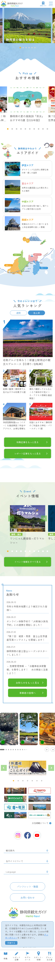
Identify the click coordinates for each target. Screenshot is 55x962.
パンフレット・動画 (27, 886)
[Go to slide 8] (20, 749)
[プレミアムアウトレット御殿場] (39, 799)
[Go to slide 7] (17, 749)
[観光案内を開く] (47, 850)
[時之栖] (15, 815)
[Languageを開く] (47, 872)
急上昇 (36, 312)
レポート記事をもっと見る (27, 453)
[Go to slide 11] (26, 749)
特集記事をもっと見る (28, 442)
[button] (20, 47)
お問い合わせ (28, 897)
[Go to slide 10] (24, 749)
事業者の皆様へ (27, 693)
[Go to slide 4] (10, 749)
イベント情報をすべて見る (27, 561)
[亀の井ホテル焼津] (15, 791)
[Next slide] (48, 25)
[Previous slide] (7, 25)
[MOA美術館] (39, 807)
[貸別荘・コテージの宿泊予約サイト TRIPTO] (39, 791)
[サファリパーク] (15, 799)
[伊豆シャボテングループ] (39, 815)
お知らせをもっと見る (27, 682)
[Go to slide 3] (8, 749)
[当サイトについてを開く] (47, 861)
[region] (27, 732)
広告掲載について (40, 823)
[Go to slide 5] (13, 749)
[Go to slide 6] (15, 749)
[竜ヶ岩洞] (15, 807)
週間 (18, 312)
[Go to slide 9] (22, 749)
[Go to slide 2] (6, 749)
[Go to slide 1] (2, 749)
